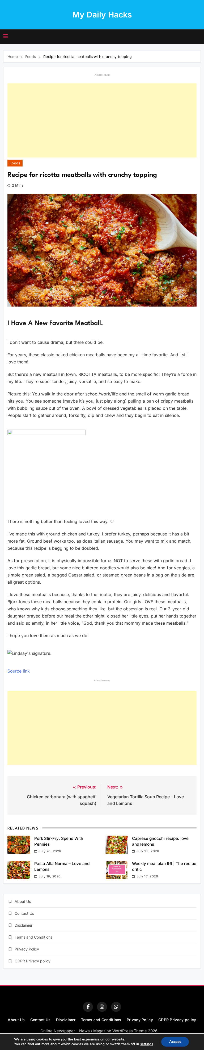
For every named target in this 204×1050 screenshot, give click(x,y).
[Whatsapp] (116, 1007)
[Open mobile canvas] (5, 36)
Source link (18, 671)
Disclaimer (23, 925)
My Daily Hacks (102, 14)
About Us (23, 901)
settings (146, 1044)
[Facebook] (88, 1007)
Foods (15, 163)
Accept (175, 1041)
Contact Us (24, 913)
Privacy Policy (27, 949)
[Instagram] (102, 1007)
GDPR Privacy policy (32, 961)
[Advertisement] (102, 120)
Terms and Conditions (33, 937)
